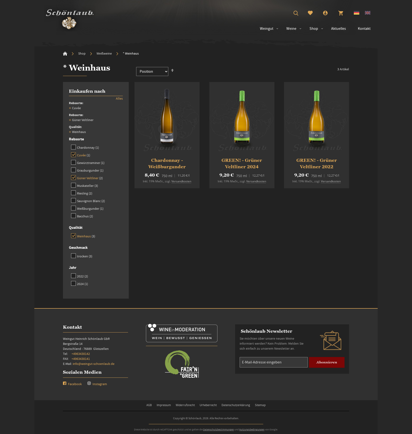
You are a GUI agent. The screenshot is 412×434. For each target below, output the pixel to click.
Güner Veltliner (90, 178)
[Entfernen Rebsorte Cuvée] (70, 108)
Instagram (99, 384)
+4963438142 (81, 354)
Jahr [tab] (72, 267)
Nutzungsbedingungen (251, 429)
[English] (368, 13)
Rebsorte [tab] (76, 139)
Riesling (84, 193)
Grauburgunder (90, 170)
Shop (82, 53)
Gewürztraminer (90, 162)
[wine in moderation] (181, 340)
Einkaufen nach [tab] (87, 91)
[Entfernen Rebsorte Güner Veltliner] (70, 120)
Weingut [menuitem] (266, 28)
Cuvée (83, 155)
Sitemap (260, 405)
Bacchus (85, 216)
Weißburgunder (90, 208)
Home (65, 54)
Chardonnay (88, 147)
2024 (82, 283)
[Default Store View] (356, 13)
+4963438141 (81, 359)
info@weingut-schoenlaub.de (93, 364)
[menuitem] (289, 28)
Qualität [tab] (75, 227)
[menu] (313, 28)
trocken (84, 256)
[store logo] (70, 18)
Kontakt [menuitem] (364, 28)
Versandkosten (181, 181)
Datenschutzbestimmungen (218, 429)
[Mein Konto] (325, 13)
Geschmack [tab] (78, 247)
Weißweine (105, 53)
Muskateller (87, 185)
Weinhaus (86, 236)
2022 (82, 276)
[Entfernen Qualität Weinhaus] (70, 132)
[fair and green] (181, 377)
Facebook (74, 384)
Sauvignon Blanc (91, 201)
